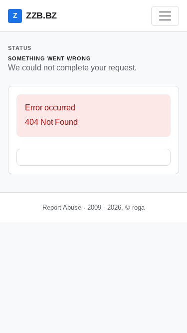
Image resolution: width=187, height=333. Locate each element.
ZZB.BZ (35, 15)
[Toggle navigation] (165, 16)
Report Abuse (61, 207)
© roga (135, 207)
